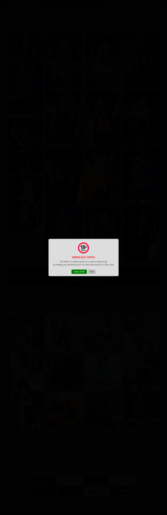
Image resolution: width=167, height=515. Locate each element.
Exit (91, 272)
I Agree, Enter (79, 272)
